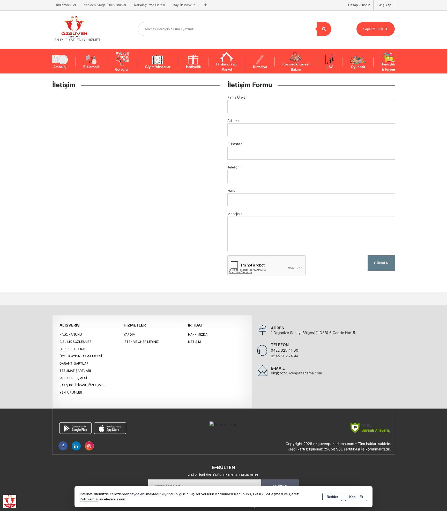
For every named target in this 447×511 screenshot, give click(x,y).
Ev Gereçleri (122, 66)
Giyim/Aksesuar (157, 67)
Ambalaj (59, 67)
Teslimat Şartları (75, 371)
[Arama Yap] (324, 29)
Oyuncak (358, 67)
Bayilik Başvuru (184, 5)
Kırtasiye (260, 67)
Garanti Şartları (74, 363)
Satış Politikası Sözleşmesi (82, 385)
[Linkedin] (76, 446)
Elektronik (91, 67)
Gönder (381, 263)
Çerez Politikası (73, 349)
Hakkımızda (197, 334)
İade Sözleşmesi (73, 378)
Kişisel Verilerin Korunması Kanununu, (221, 494)
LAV (329, 67)
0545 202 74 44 (285, 356)
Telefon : (234, 167)
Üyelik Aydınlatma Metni (80, 356)
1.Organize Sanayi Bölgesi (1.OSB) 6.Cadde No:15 (313, 332)
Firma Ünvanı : (238, 97)
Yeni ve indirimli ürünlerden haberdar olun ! (223, 475)
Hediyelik (193, 67)
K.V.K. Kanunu (70, 334)
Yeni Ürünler (70, 392)
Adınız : (233, 121)
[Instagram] (89, 446)
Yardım (130, 334)
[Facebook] (63, 446)
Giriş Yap (384, 5)
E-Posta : (234, 144)
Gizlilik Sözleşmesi (75, 342)
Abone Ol (280, 485)
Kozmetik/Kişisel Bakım (295, 66)
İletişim (194, 342)
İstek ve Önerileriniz (141, 342)
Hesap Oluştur (359, 5)
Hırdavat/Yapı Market (226, 66)
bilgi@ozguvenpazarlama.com (296, 373)
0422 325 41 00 (284, 350)
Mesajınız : (235, 214)
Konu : (232, 190)
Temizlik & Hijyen (388, 66)
